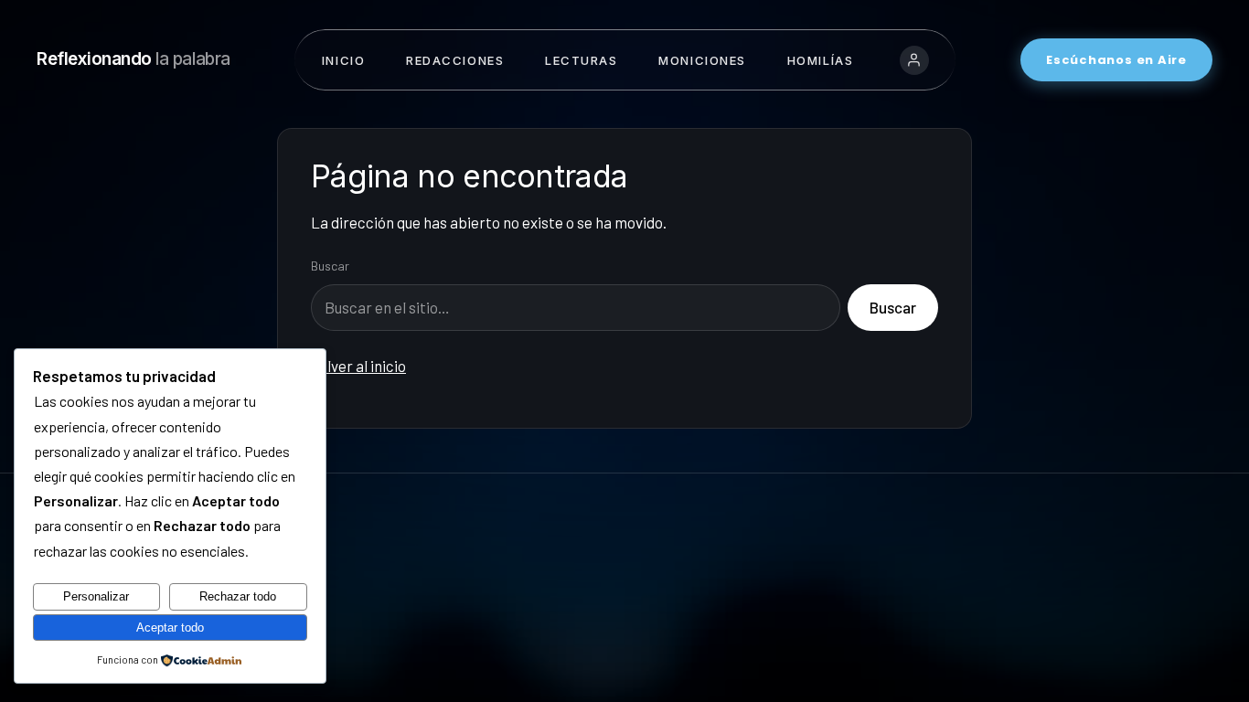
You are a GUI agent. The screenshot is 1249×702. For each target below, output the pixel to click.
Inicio (343, 60)
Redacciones (455, 60)
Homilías (820, 60)
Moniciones (702, 60)
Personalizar (96, 596)
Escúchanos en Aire (1116, 60)
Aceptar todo (170, 627)
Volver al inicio (358, 365)
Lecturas (581, 60)
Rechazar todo (237, 596)
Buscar (330, 265)
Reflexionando (133, 58)
